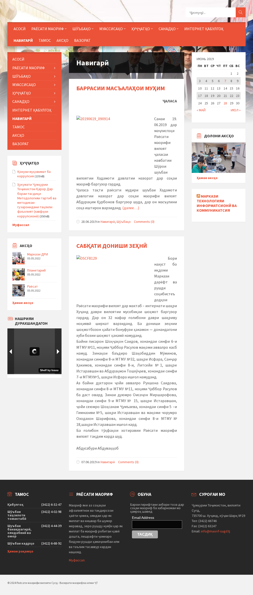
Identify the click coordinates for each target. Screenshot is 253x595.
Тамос (45, 40)
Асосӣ (20, 28)
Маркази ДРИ (37, 254)
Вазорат (82, 40)
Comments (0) (144, 221)
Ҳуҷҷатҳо (140, 28)
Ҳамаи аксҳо (22, 302)
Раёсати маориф (47, 28)
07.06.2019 (89, 462)
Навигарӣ (23, 40)
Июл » (236, 110)
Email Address (143, 518)
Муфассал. (77, 560)
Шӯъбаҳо (124, 221)
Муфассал (20, 225)
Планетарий (36, 270)
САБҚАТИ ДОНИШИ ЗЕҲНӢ (111, 246)
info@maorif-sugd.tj (215, 531)
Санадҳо (167, 28)
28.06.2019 (89, 221)
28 (225, 103)
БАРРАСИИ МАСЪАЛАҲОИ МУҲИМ (120, 88)
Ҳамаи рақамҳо (20, 551)
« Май (201, 110)
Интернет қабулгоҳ (203, 28)
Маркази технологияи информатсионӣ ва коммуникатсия (217, 203)
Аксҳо (62, 40)
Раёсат (32, 286)
